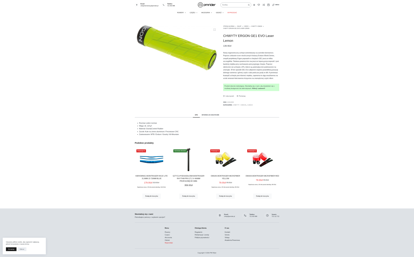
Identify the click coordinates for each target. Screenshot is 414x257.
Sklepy (227, 237)
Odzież (219, 12)
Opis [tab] (196, 115)
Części (192, 12)
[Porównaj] (264, 5)
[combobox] (233, 4)
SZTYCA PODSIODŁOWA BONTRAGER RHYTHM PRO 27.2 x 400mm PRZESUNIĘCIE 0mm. (152, 178)
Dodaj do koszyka (152, 196)
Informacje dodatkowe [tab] (210, 115)
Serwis (227, 235)
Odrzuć (22, 249)
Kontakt (227, 232)
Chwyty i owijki (239, 105)
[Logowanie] (254, 5)
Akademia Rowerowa (232, 240)
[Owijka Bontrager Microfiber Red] (226, 159)
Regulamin (198, 232)
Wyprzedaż (232, 12)
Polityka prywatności (202, 237)
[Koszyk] (268, 5)
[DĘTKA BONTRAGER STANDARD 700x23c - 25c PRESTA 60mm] (263, 159)
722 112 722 (275, 216)
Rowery (180, 12)
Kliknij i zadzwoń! (258, 88)
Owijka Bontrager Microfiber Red (226, 176)
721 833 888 (171, 6)
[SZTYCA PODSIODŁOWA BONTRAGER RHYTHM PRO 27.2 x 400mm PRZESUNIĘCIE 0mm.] (152, 159)
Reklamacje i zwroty (202, 235)
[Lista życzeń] (259, 5)
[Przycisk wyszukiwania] (248, 5)
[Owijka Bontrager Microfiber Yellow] (189, 159)
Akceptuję (11, 249)
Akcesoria (205, 12)
